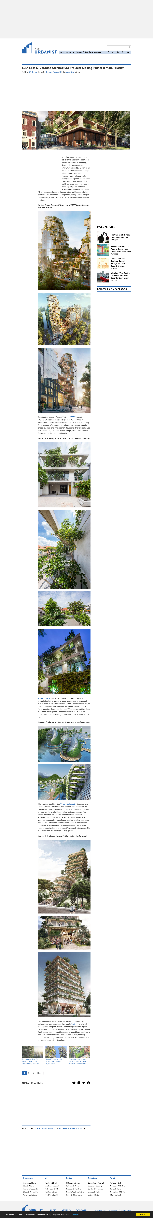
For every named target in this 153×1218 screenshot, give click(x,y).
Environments (95, 52)
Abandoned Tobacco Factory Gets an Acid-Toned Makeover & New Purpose (121, 250)
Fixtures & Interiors (73, 1183)
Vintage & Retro (93, 1195)
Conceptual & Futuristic (96, 1183)
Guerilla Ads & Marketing (75, 1192)
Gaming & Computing (95, 1189)
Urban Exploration (116, 1195)
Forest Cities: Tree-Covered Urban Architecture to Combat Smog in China (32, 1061)
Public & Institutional (30, 1195)
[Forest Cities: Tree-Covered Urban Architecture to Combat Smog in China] (32, 1052)
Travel (112, 1178)
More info (75, 1214)
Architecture (65, 52)
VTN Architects (44, 698)
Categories (81, 1210)
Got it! (142, 1214)
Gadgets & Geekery (95, 1186)
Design (79, 52)
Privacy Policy (113, 1210)
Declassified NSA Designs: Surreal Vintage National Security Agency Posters (118, 263)
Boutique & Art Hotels (117, 1186)
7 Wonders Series (116, 1183)
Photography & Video (51, 1189)
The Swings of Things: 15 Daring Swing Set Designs (120, 237)
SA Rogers (33, 72)
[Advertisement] (76, 19)
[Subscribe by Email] (127, 52)
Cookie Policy (126, 1210)
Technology (92, 1178)
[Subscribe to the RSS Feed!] (122, 52)
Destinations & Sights (117, 1192)
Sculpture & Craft (50, 1192)
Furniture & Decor (72, 1186)
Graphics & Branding (73, 1189)
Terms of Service (100, 1210)
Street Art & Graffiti (51, 1195)
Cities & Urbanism (29, 1186)
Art (73, 52)
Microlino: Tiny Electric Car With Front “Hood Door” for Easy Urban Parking (120, 277)
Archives (66, 1210)
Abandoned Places (29, 1183)
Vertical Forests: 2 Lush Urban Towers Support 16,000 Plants (53, 1061)
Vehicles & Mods (94, 1192)
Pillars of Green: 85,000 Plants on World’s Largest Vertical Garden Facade (78, 1061)
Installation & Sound (51, 1186)
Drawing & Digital (50, 1183)
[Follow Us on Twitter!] (112, 52)
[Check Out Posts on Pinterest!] (117, 52)
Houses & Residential (53, 72)
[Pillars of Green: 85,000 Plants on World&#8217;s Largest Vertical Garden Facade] (79, 1052)
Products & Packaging (74, 1195)
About (53, 1210)
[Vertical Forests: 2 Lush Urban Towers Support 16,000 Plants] (56, 1052)
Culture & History (116, 1189)
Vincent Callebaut (67, 804)
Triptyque (75, 1024)
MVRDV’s (73, 417)
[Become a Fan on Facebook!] (108, 52)
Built (87, 52)
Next (39, 1073)
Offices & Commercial (30, 1192)
